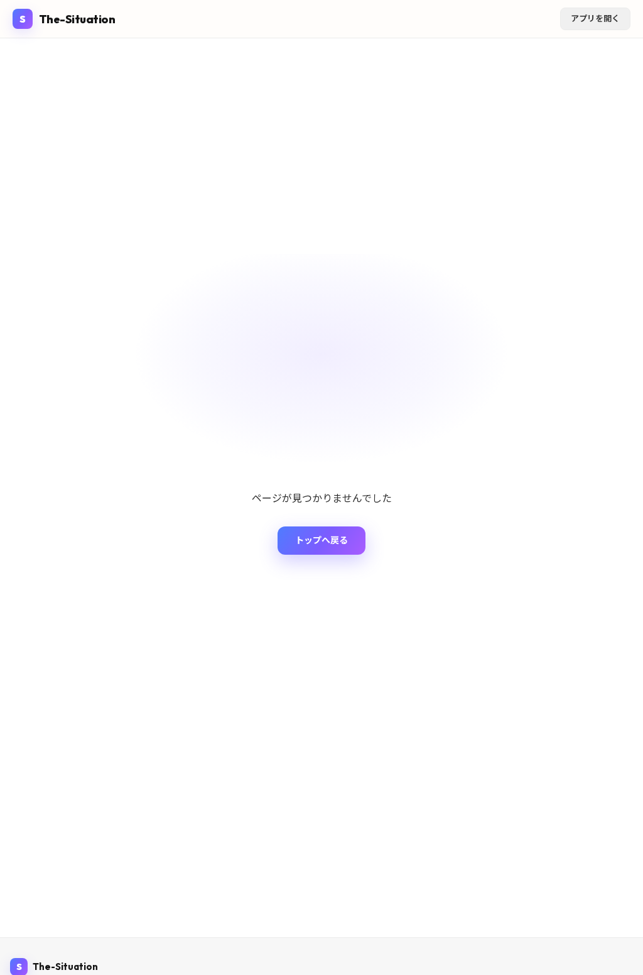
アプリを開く (595, 18)
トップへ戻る (321, 540)
